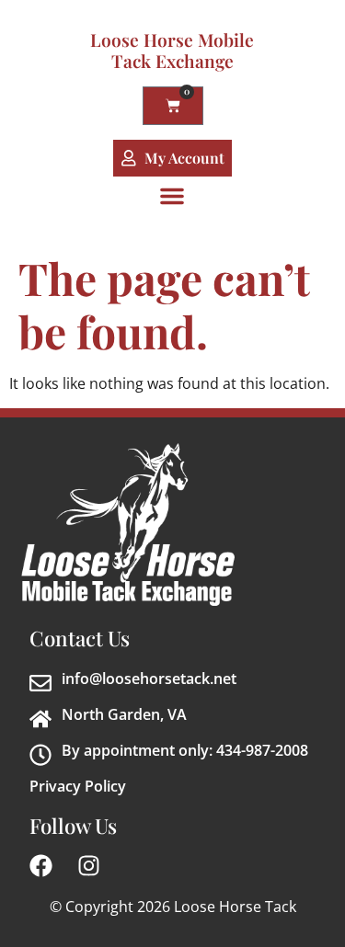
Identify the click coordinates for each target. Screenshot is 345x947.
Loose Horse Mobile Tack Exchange (172, 50)
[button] (172, 196)
